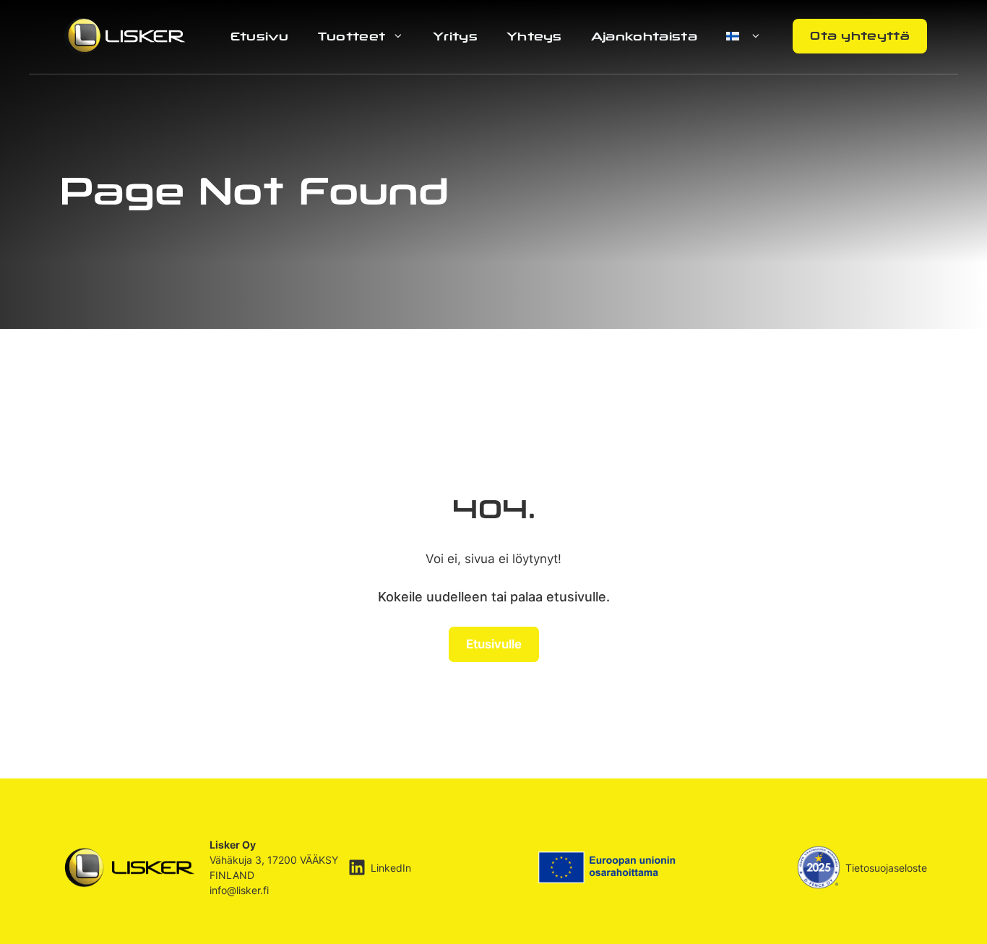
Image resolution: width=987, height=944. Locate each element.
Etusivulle (494, 644)
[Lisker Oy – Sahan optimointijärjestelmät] (125, 35)
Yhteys (534, 36)
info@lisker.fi (239, 890)
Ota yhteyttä (860, 35)
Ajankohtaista (644, 36)
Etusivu (259, 36)
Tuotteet (352, 36)
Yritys (455, 36)
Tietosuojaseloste (886, 868)
